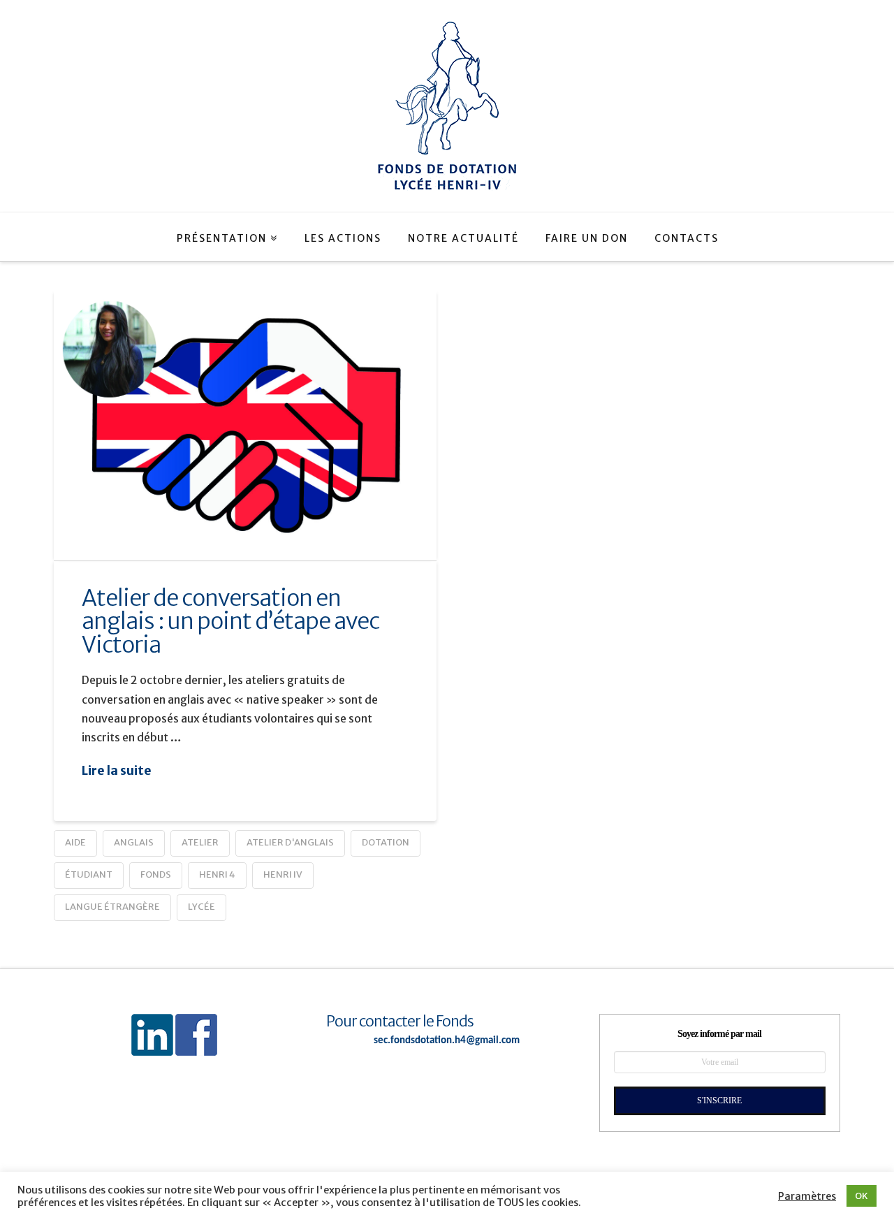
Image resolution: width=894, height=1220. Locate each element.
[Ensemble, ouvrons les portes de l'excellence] (447, 106)
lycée (201, 907)
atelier (200, 842)
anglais (134, 842)
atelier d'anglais (290, 842)
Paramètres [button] (807, 1196)
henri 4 (217, 874)
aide (75, 842)
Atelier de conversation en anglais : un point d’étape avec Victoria (230, 621)
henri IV (282, 874)
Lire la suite (117, 770)
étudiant (88, 874)
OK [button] (861, 1196)
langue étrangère (112, 907)
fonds (155, 874)
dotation (385, 842)
